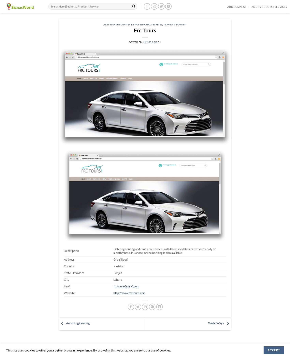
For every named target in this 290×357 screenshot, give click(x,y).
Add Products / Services (269, 6)
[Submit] (133, 6)
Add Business (236, 6)
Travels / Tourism (175, 24)
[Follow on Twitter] (161, 6)
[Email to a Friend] (145, 307)
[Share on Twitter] (138, 307)
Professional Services (147, 24)
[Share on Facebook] (131, 307)
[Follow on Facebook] (147, 6)
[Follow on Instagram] (154, 6)
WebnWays (216, 323)
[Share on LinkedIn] (159, 307)
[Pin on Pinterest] (152, 307)
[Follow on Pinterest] (168, 6)
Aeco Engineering (77, 323)
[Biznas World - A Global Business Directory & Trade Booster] (22, 6)
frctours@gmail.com (126, 286)
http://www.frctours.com (129, 293)
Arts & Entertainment (117, 24)
